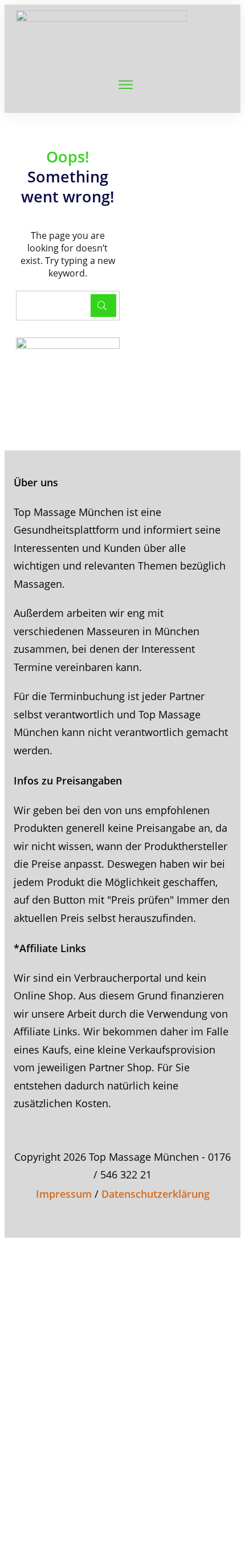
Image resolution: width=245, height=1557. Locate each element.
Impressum (64, 1194)
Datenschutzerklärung (155, 1194)
